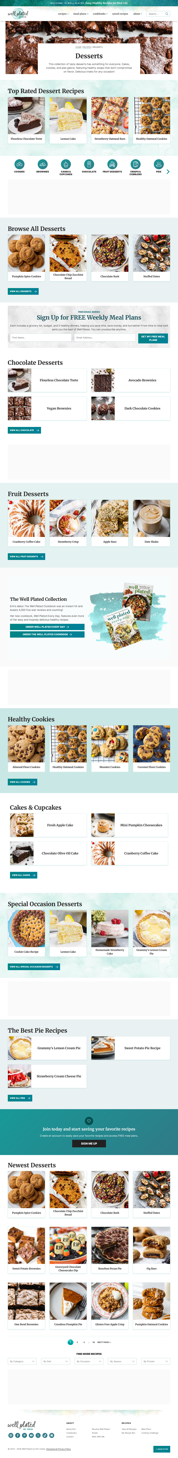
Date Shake (152, 541)
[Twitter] (38, 1435)
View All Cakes (21, 875)
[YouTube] (31, 1435)
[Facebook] (17, 1435)
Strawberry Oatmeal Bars (110, 138)
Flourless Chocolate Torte (26, 138)
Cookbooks (99, 13)
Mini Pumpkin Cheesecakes (141, 825)
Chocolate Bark (110, 276)
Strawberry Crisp (68, 541)
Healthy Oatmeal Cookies (151, 138)
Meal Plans (79, 13)
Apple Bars (110, 541)
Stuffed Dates (151, 276)
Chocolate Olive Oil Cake (60, 853)
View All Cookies (20, 782)
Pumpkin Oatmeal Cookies (151, 1324)
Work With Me (98, 1436)
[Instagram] (10, 1435)
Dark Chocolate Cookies (142, 408)
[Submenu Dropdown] (87, 14)
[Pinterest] (24, 1435)
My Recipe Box (128, 1433)
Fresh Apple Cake (60, 825)
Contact (70, 1436)
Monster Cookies (109, 767)
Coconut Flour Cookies (152, 767)
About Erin (71, 1429)
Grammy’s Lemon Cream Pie (59, 1048)
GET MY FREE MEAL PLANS (153, 338)
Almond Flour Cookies (26, 767)
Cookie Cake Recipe (26, 951)
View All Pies (17, 1098)
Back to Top (163, 1449)
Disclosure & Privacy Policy (58, 1449)
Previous (10, 171)
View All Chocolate (22, 430)
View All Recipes (129, 1429)
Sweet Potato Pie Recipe (142, 1048)
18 (94, 1343)
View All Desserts (20, 291)
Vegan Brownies (59, 408)
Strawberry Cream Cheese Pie (59, 1076)
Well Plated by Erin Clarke (18, 13)
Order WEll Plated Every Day (45, 626)
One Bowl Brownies (26, 1324)
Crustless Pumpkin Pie (68, 1324)
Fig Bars (152, 1268)
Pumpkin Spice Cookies (26, 276)
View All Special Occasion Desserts (31, 966)
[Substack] (51, 1435)
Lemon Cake (68, 138)
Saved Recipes (120, 13)
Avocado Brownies (142, 380)
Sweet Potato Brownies (26, 1268)
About (136, 13)
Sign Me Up (89, 1143)
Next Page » (104, 1343)
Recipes (62, 13)
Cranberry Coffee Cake (26, 541)
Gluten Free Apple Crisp (109, 1324)
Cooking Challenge (149, 1433)
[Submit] (167, 14)
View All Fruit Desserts (24, 556)
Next (168, 171)
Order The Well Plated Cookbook (45, 634)
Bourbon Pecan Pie (110, 1268)
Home (78, 47)
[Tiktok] (44, 1435)
